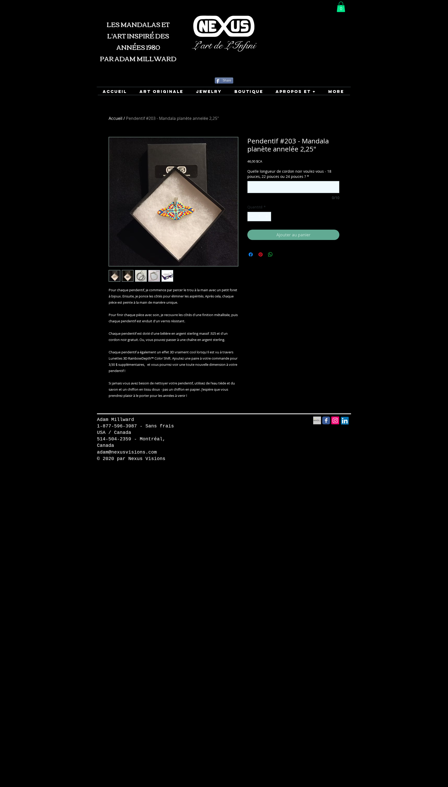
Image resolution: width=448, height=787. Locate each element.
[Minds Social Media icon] (317, 420)
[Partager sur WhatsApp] (270, 254)
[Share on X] (280, 254)
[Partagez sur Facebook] (251, 254)
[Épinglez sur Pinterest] (260, 254)
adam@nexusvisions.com (127, 452)
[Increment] (267, 216)
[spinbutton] (259, 216)
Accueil (115, 118)
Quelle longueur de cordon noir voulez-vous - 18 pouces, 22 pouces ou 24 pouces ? (289, 174)
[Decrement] (251, 216)
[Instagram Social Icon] (335, 420)
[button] (341, 7)
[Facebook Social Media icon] (326, 420)
